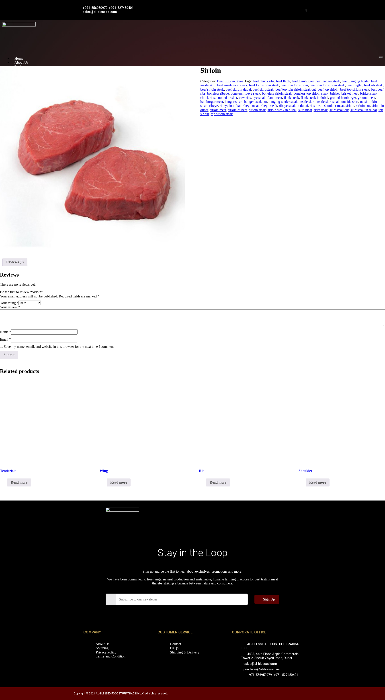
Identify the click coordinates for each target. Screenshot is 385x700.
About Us (21, 62)
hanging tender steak (283, 102)
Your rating (9, 303)
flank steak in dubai (314, 98)
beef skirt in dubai (238, 89)
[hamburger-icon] (381, 57)
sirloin (350, 106)
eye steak (259, 98)
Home (18, 58)
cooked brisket (227, 98)
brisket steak (368, 93)
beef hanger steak (327, 81)
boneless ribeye (218, 93)
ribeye (213, 106)
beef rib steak (373, 85)
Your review (10, 307)
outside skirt (349, 102)
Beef (220, 81)
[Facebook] (306, 10)
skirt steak (321, 110)
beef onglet (354, 85)
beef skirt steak (263, 89)
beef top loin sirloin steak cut (295, 89)
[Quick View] (5, 482)
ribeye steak (268, 106)
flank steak (291, 98)
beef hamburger (303, 81)
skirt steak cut (339, 110)
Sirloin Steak (234, 81)
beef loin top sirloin (294, 85)
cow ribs (245, 98)
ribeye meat (250, 106)
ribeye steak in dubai (293, 106)
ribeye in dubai (230, 106)
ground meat (366, 98)
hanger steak (233, 102)
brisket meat (349, 93)
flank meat (274, 98)
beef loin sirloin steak (264, 85)
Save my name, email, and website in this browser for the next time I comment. (59, 346)
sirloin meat (218, 110)
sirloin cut (363, 106)
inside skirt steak (328, 102)
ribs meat (316, 106)
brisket (335, 93)
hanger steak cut (255, 102)
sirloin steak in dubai (282, 110)
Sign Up (269, 599)
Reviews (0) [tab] (15, 262)
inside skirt (307, 102)
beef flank (283, 81)
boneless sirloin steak (277, 93)
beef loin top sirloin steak (327, 85)
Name (5, 332)
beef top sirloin (327, 89)
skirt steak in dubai (363, 110)
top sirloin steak (222, 114)
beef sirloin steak (212, 89)
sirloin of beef (237, 110)
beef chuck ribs (263, 81)
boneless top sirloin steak (310, 93)
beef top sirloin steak (354, 89)
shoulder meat (334, 106)
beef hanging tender (355, 81)
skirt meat (305, 110)
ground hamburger (343, 98)
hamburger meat (211, 102)
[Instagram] (250, 615)
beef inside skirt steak (232, 85)
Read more (19, 482)
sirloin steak (257, 110)
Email (5, 339)
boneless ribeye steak (245, 93)
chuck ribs (207, 98)
